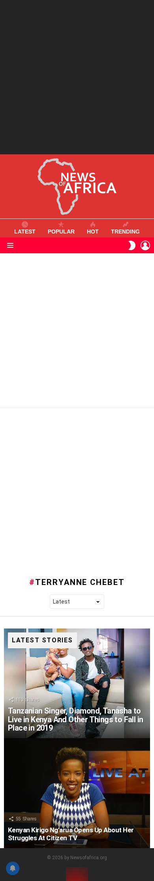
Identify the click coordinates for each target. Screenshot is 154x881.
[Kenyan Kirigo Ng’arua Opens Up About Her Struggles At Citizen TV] (77, 793)
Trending (125, 231)
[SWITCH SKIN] (132, 245)
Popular (61, 231)
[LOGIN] (145, 245)
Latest (25, 231)
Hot (93, 231)
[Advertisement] (77, 77)
